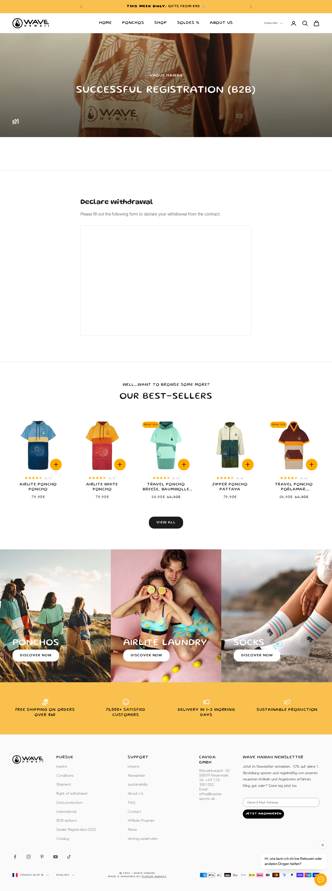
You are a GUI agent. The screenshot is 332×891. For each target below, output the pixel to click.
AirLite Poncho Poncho (38, 487)
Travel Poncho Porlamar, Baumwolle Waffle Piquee (294, 487)
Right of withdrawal (71, 793)
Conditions (65, 775)
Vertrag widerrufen (143, 838)
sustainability (138, 784)
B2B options (66, 820)
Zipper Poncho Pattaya (230, 487)
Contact (134, 811)
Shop (160, 23)
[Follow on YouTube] (55, 856)
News (132, 829)
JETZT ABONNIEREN (263, 813)
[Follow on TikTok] (69, 856)
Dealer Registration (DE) (76, 829)
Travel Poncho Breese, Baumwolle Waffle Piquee (166, 487)
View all (166, 522)
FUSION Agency (154, 876)
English (271, 23)
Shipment (63, 784)
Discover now (36, 655)
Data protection (69, 802)
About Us (221, 23)
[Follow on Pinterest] (42, 856)
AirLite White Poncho (102, 487)
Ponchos (133, 23)
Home (105, 23)
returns (133, 766)
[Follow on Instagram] (28, 856)
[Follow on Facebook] (15, 856)
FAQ (131, 802)
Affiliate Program (141, 820)
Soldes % (188, 23)
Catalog (62, 838)
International (66, 811)
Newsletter (136, 775)
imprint (61, 766)
